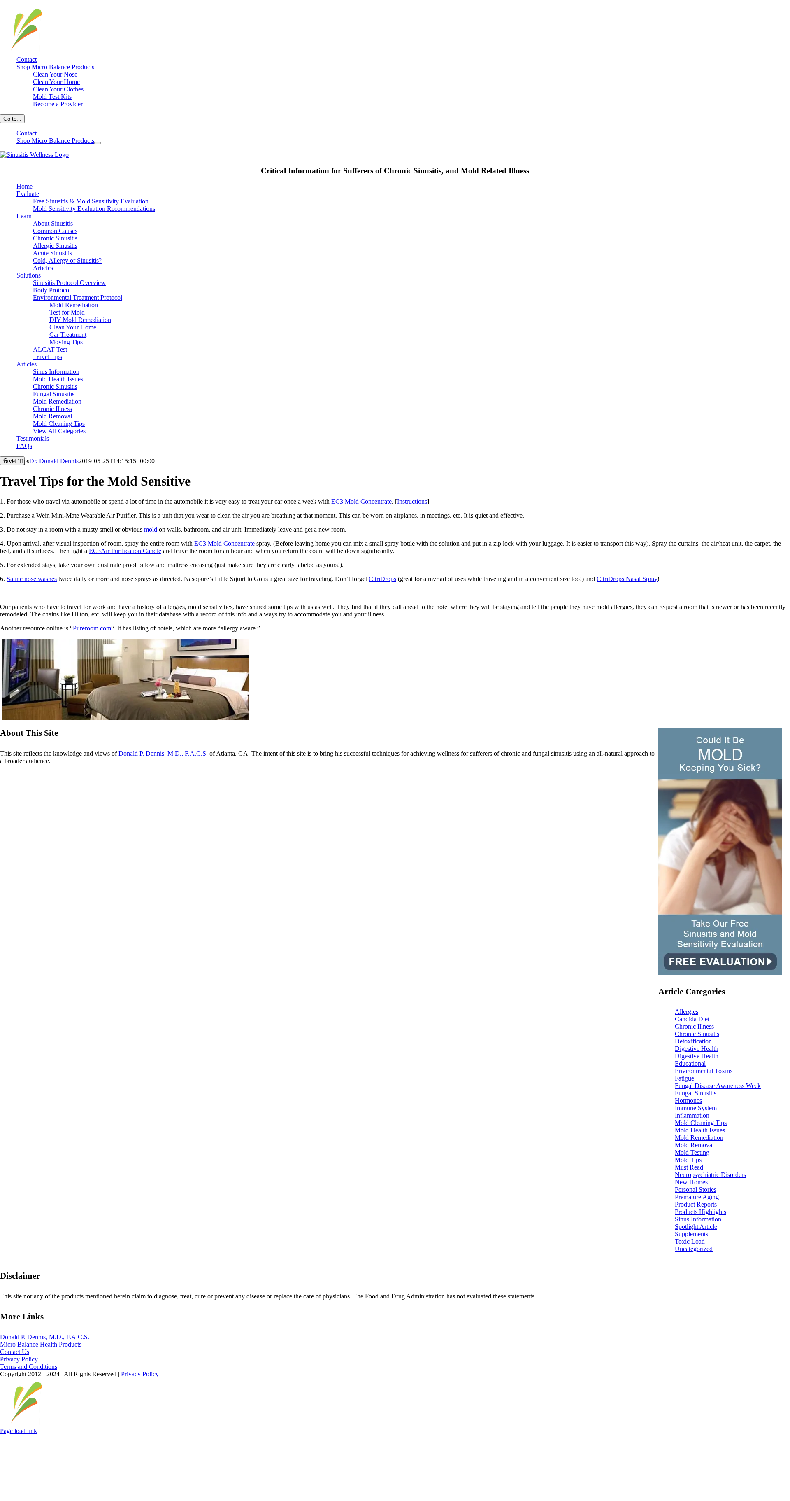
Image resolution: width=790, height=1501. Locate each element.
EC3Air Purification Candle (125, 550)
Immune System (696, 1107)
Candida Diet (692, 1018)
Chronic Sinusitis (697, 1033)
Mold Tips (688, 1159)
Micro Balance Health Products (40, 1344)
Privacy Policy (19, 1359)
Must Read (689, 1167)
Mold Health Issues (700, 1130)
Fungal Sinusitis (695, 1093)
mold (150, 529)
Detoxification (693, 1041)
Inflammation (692, 1115)
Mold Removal (694, 1145)
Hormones (688, 1100)
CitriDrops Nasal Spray (627, 578)
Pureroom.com (92, 628)
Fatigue (684, 1078)
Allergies (686, 1011)
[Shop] (24, 50)
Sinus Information (698, 1219)
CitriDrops (382, 578)
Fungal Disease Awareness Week (718, 1085)
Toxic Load (690, 1241)
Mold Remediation (699, 1137)
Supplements (691, 1233)
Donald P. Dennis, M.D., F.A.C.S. (163, 753)
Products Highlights (700, 1211)
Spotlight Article (696, 1226)
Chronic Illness (694, 1026)
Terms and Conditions (28, 1366)
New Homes (691, 1182)
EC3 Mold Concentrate (361, 501)
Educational (690, 1063)
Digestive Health (696, 1048)
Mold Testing (692, 1152)
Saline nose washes (32, 578)
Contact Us (14, 1351)
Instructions (412, 501)
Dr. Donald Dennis (54, 461)
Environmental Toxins (703, 1070)
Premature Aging (697, 1196)
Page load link (18, 1430)
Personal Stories (695, 1189)
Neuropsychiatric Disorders (710, 1174)
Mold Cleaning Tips (701, 1122)
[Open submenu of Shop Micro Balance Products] (97, 143)
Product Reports (696, 1204)
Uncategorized (694, 1248)
